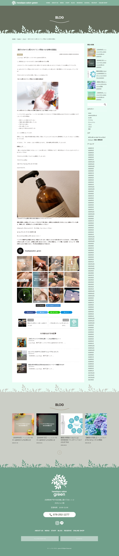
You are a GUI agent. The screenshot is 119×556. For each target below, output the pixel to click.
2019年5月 (91, 334)
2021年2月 (91, 286)
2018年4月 (91, 363)
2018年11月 (91, 348)
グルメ (90, 124)
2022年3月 (91, 257)
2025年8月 (91, 170)
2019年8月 (91, 327)
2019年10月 (91, 323)
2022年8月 (91, 245)
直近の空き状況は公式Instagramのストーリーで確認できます (46, 364)
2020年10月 (91, 295)
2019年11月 (91, 320)
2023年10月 (91, 214)
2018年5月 (91, 361)
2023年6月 (91, 223)
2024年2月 (91, 207)
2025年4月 (91, 179)
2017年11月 (91, 375)
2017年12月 (91, 372)
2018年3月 (91, 366)
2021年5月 (91, 279)
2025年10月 (91, 166)
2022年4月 (91, 254)
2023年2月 (91, 232)
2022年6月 (91, 250)
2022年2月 (91, 259)
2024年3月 (91, 204)
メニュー (91, 139)
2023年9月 (91, 216)
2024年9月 (91, 191)
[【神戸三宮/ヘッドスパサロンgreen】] (56, 279)
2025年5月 (91, 177)
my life (90, 117)
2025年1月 (91, 184)
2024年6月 (91, 198)
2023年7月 (91, 220)
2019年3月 (91, 338)
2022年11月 (91, 239)
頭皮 (96, 139)
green (89, 113)
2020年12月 (91, 291)
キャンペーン (91, 122)
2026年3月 (91, 157)
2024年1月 (91, 209)
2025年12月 (91, 161)
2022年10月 (91, 241)
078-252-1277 (61, 514)
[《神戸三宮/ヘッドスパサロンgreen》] (24, 263)
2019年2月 (91, 341)
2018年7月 (91, 357)
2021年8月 (91, 273)
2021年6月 (91, 277)
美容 (89, 129)
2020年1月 (91, 316)
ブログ (24, 39)
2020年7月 (91, 302)
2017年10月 (91, 377)
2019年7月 (91, 329)
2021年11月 (91, 266)
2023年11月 (91, 211)
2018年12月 (91, 345)
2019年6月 (91, 332)
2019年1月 (91, 343)
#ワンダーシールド (94, 137)
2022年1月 (91, 261)
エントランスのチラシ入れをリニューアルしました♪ (43, 351)
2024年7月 (91, 195)
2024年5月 (91, 200)
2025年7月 (91, 173)
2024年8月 (91, 193)
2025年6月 (91, 175)
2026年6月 (91, 150)
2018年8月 (91, 354)
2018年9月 (91, 352)
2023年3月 (91, 229)
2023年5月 (91, 225)
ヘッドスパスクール (40, 538)
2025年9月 (91, 168)
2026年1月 (91, 159)
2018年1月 (91, 370)
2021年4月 (91, 282)
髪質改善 (100, 139)
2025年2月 (91, 182)
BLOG (19, 39)
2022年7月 (91, 248)
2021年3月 (91, 284)
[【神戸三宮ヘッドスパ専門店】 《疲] (71, 295)
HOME (14, 39)
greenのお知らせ (92, 115)
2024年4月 (91, 202)
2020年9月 (91, 298)
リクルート (79, 538)
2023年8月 (91, 218)
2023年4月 (91, 227)
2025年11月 (91, 164)
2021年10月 (91, 268)
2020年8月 (91, 300)
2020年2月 (91, 313)
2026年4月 (91, 155)
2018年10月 (91, 350)
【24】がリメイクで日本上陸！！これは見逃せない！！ (44, 338)
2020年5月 (91, 307)
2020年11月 (91, 293)
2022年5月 (91, 252)
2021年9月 (91, 270)
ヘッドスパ (102, 137)
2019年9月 (91, 325)
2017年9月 (91, 379)
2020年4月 (91, 309)
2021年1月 (91, 288)
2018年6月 (91, 359)
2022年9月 (91, 243)
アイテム (90, 119)
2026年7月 (91, 148)
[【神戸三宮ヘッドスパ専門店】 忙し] (24, 295)
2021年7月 (91, 275)
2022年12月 (91, 236)
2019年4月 (91, 336)
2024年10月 (91, 189)
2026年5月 (91, 152)
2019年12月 (91, 318)
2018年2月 (91, 368)
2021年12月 (91, 263)
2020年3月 (91, 311)
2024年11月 (91, 186)
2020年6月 (91, 304)
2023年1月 (91, 234)
